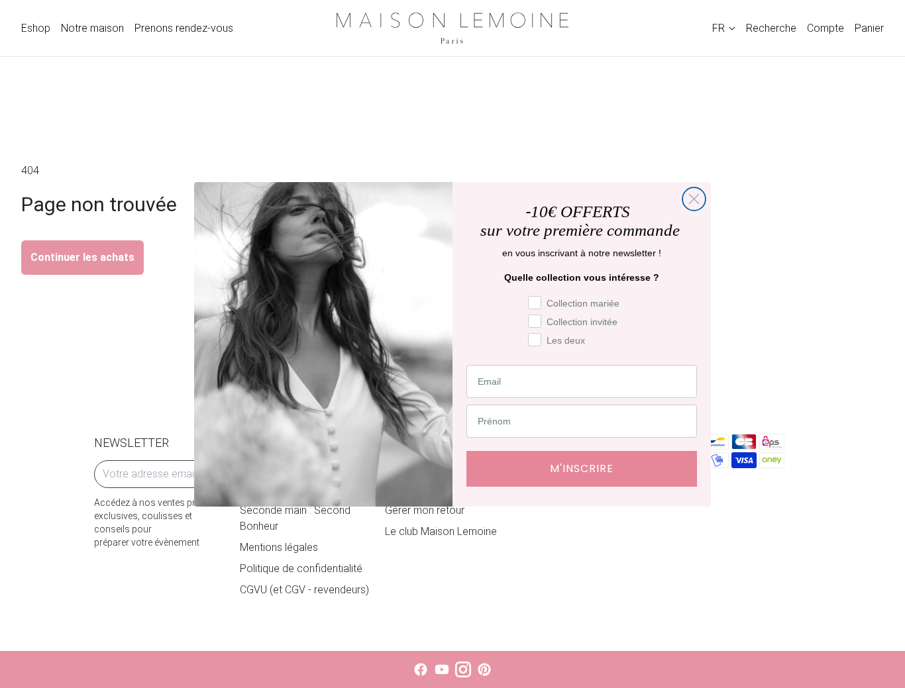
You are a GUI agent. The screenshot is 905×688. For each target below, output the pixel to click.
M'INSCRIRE (581, 468)
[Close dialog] (694, 199)
